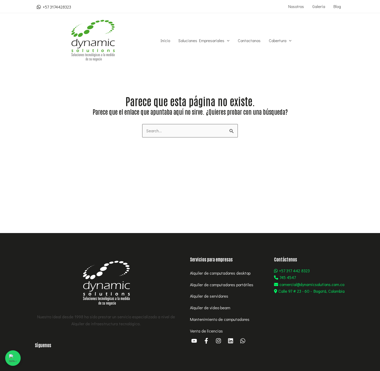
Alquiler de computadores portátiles (221, 284)
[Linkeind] (230, 341)
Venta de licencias (206, 331)
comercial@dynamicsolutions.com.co (311, 284)
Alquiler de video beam (210, 307)
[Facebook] (206, 341)
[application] (227, 40)
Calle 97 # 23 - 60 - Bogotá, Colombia (311, 291)
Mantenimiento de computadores (219, 319)
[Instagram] (218, 341)
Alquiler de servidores (209, 296)
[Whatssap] (243, 341)
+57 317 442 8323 (294, 270)
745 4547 (287, 277)
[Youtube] (194, 341)
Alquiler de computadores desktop (220, 273)
